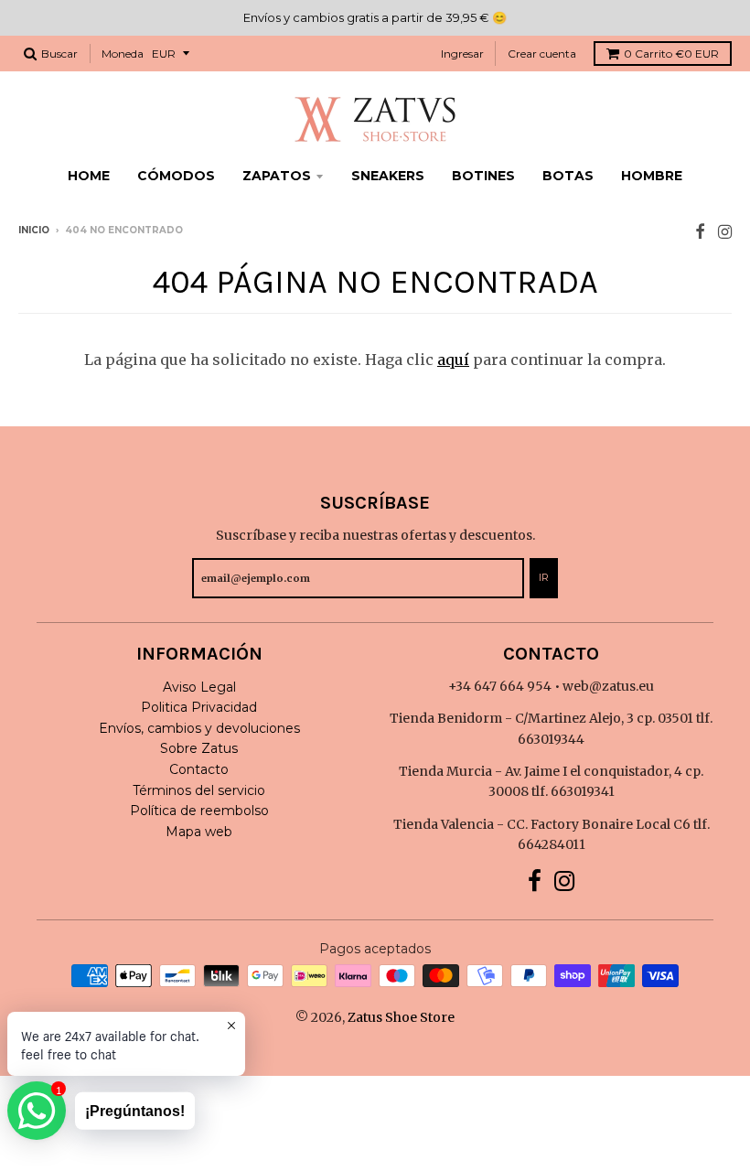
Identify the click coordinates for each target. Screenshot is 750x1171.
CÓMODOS (176, 175)
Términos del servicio (199, 790)
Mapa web (199, 831)
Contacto (199, 769)
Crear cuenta (542, 53)
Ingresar (462, 53)
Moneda (123, 53)
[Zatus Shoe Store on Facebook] (700, 232)
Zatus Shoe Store (401, 1017)
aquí (453, 359)
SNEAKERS (387, 175)
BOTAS (568, 175)
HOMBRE (651, 175)
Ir (544, 577)
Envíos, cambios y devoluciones (199, 728)
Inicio (33, 230)
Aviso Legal (199, 687)
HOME (89, 175)
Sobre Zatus (199, 748)
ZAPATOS (276, 175)
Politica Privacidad (199, 707)
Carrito (671, 53)
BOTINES (483, 175)
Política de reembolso (199, 810)
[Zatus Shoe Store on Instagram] (725, 232)
